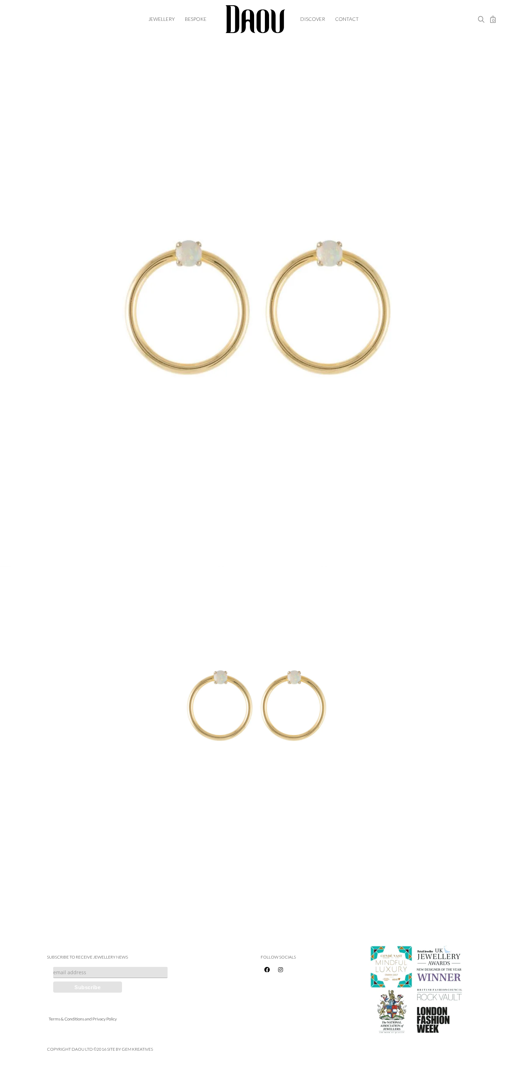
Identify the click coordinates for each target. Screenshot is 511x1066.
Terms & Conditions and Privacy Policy (83, 1018)
